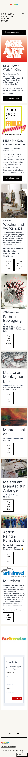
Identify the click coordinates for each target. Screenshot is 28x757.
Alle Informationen (12, 99)
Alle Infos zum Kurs (8, 398)
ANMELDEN (17, 698)
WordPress (19, 750)
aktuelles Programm (8, 264)
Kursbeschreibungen (19, 264)
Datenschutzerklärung (8, 747)
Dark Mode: (20, 755)
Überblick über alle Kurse (14, 32)
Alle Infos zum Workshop (8, 340)
